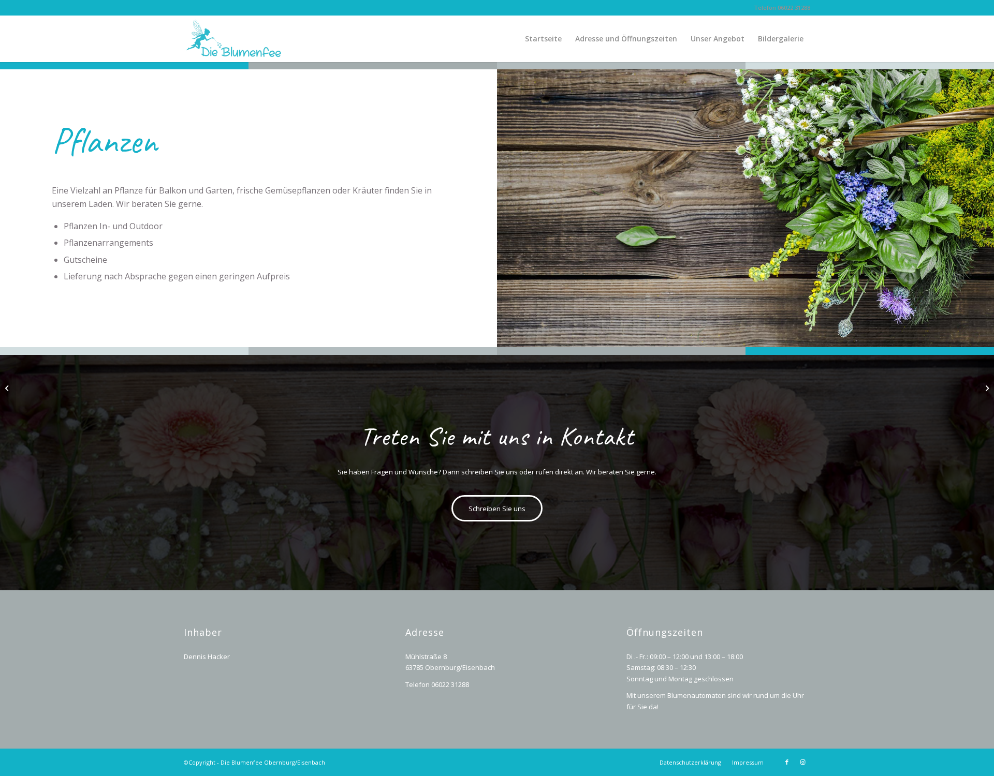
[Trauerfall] (8, 388)
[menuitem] (543, 39)
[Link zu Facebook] (787, 762)
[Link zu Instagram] (802, 762)
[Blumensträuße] (986, 388)
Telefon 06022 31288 (782, 7)
